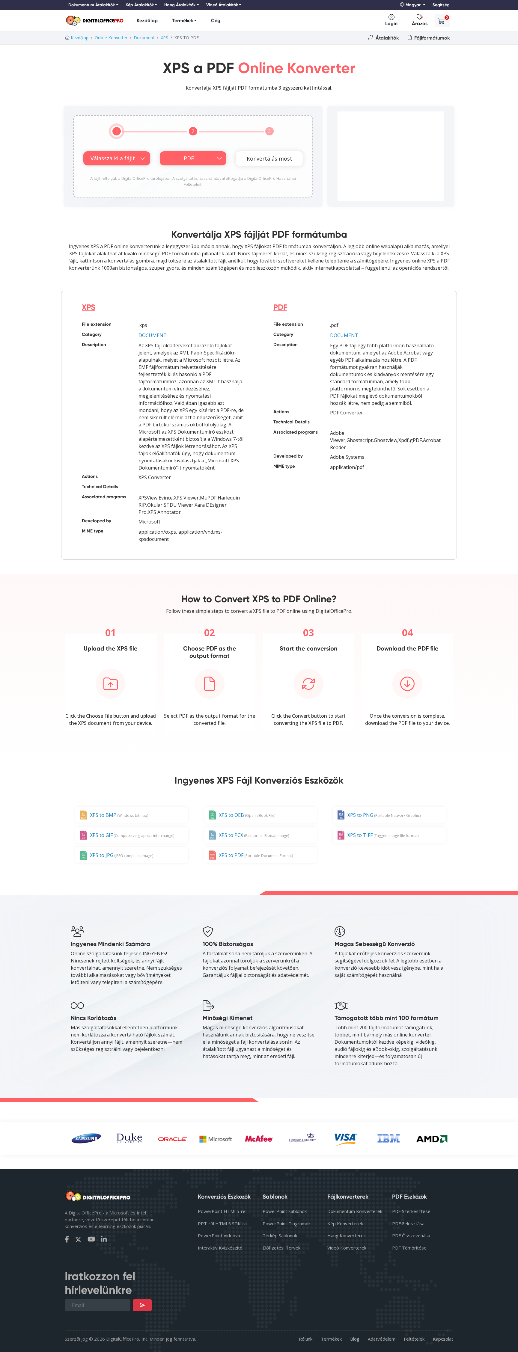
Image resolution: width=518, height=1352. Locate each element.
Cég (215, 20)
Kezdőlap (147, 20)
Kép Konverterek (345, 1223)
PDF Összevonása (411, 1235)
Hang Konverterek (346, 1235)
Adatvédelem (381, 1339)
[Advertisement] (391, 156)
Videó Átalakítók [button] (222, 4)
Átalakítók (386, 38)
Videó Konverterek (346, 1248)
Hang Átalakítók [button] (179, 4)
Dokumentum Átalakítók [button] (91, 4)
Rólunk (305, 1339)
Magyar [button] (413, 4)
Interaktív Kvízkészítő (220, 1248)
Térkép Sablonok (280, 1235)
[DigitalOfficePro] (95, 20)
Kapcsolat (443, 1339)
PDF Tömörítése (409, 1248)
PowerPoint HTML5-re (222, 1211)
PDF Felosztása (408, 1223)
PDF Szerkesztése (411, 1211)
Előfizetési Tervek (281, 1248)
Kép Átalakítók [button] (140, 4)
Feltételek (414, 1339)
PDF (280, 307)
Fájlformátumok (431, 38)
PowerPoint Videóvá (219, 1235)
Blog (354, 1339)
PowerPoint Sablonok (285, 1211)
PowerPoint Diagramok (287, 1223)
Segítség (441, 4)
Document (144, 37)
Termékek (182, 20)
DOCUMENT (152, 335)
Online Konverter (111, 37)
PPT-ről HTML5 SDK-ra (222, 1223)
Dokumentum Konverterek (354, 1211)
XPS (164, 37)
